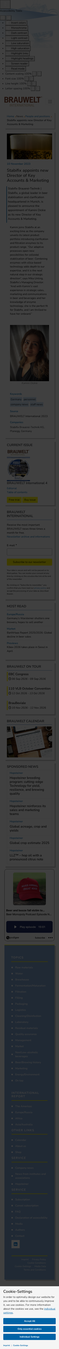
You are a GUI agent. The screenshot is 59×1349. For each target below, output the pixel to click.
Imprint (6, 1345)
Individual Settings (29, 1336)
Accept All (29, 1321)
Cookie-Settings (20, 1345)
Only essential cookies (30, 1328)
